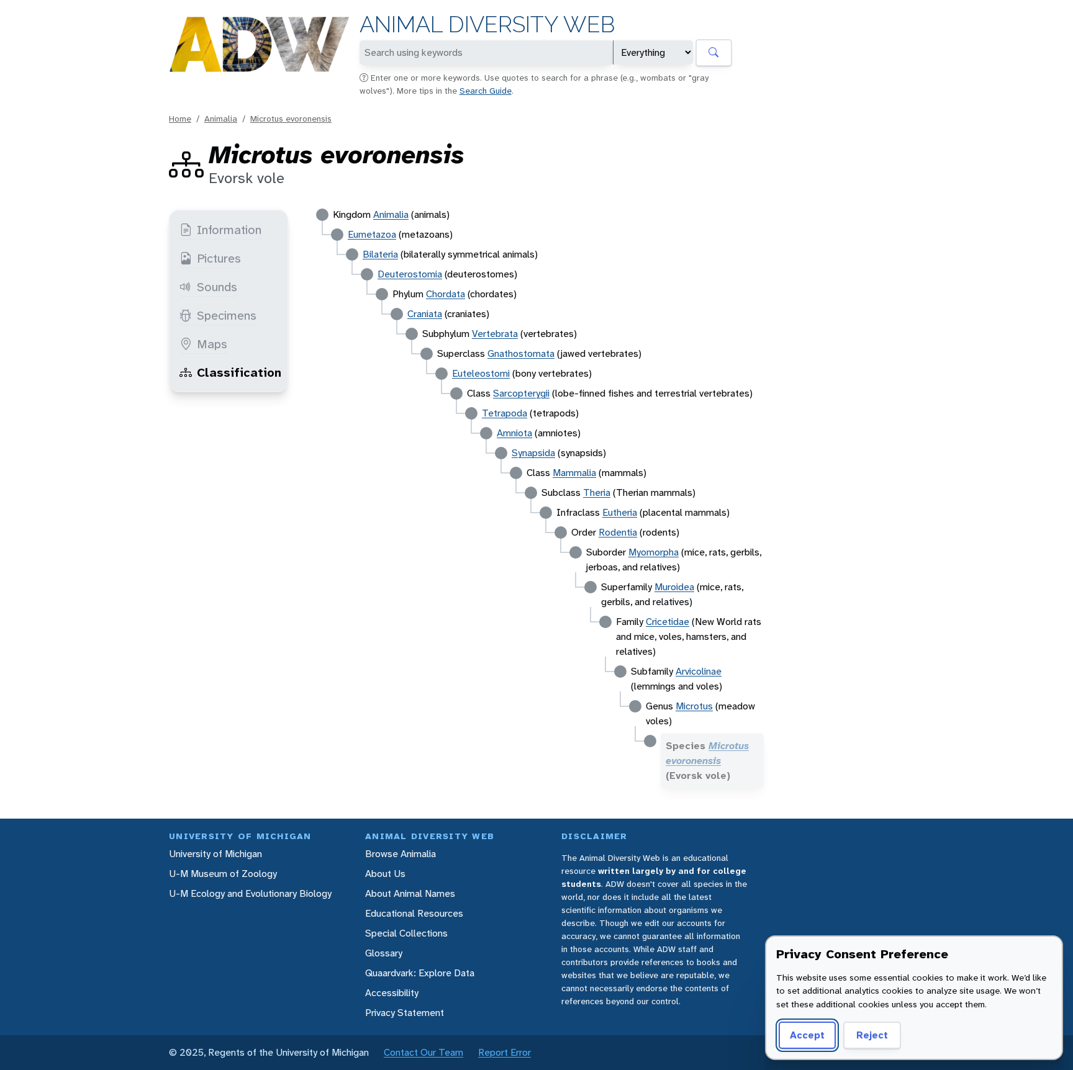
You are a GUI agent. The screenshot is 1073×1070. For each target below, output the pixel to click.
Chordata (445, 293)
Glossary (383, 953)
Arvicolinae (699, 671)
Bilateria (380, 254)
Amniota (514, 432)
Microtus (694, 706)
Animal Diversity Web (487, 24)
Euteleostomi (481, 373)
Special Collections (406, 933)
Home (180, 118)
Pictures (219, 258)
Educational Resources (414, 913)
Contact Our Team (423, 1052)
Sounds (217, 287)
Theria (596, 492)
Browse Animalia (400, 853)
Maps (212, 344)
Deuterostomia (410, 274)
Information (229, 230)
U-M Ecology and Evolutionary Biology (250, 893)
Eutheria (619, 512)
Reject (872, 1034)
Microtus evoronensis (291, 118)
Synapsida (533, 452)
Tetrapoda (504, 413)
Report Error (504, 1052)
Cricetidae (667, 621)
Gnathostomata (521, 353)
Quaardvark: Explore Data (419, 972)
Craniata (424, 313)
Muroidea (674, 586)
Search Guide (486, 90)
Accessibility (392, 992)
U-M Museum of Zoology (223, 873)
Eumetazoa (372, 234)
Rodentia (618, 532)
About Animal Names (410, 893)
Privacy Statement (404, 1012)
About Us (385, 873)
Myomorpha (653, 552)
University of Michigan (215, 853)
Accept (807, 1034)
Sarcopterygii (521, 393)
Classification (239, 372)
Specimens (226, 315)
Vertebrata (495, 333)
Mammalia (574, 472)
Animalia (220, 118)
